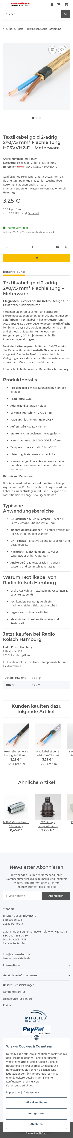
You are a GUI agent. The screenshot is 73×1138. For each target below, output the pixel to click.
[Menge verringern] (7, 247)
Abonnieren (55, 896)
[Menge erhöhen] (66, 247)
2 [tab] (36, 118)
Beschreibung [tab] (14, 272)
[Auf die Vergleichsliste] (52, 50)
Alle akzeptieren (36, 1102)
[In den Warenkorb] (6, 41)
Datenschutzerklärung (20, 879)
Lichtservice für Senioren (18, 998)
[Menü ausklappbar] (5, 2)
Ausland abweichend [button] (43, 232)
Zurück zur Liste (14, 28)
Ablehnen (36, 1124)
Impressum (13, 1092)
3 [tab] (40, 118)
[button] (51, 4)
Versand (33, 213)
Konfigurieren (36, 1113)
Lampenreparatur (14, 991)
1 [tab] (33, 118)
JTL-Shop (42, 1133)
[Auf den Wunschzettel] (62, 50)
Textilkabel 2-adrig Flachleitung (36, 162)
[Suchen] (65, 14)
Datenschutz (31, 1092)
